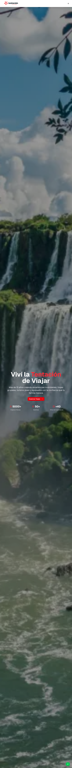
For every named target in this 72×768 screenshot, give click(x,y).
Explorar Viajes (34, 399)
